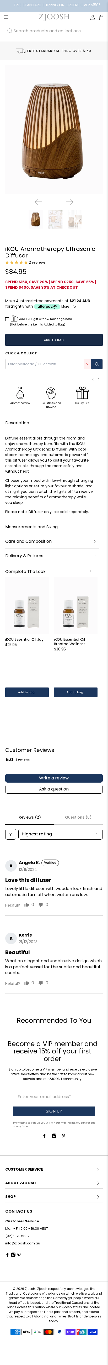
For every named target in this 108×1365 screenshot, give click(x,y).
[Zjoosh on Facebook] (44, 1136)
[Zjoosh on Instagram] (54, 1136)
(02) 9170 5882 (17, 1235)
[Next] (69, 202)
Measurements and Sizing (31, 527)
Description (17, 423)
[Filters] (10, 834)
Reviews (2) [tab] (30, 817)
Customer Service (24, 1169)
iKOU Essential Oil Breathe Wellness (69, 641)
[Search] (96, 364)
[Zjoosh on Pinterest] (63, 1136)
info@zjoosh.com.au (22, 1243)
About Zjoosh (20, 1183)
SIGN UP (54, 1111)
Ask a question (54, 789)
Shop (10, 1196)
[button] (16, 262)
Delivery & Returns (24, 556)
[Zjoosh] (54, 17)
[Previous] (38, 202)
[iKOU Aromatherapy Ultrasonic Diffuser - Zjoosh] (53, 129)
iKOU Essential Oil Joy (24, 639)
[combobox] (54, 31)
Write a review (54, 778)
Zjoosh (30, 1289)
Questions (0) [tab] (78, 817)
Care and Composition (28, 541)
